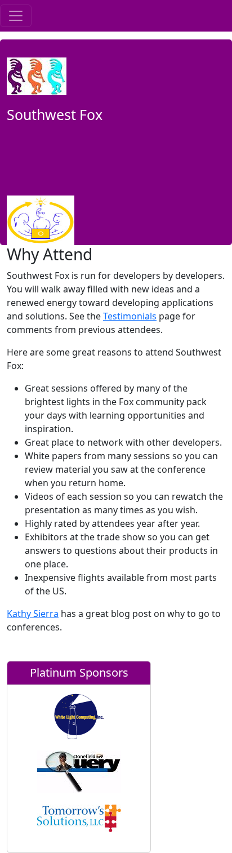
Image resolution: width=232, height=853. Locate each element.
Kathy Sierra (33, 613)
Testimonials (130, 316)
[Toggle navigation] (16, 16)
